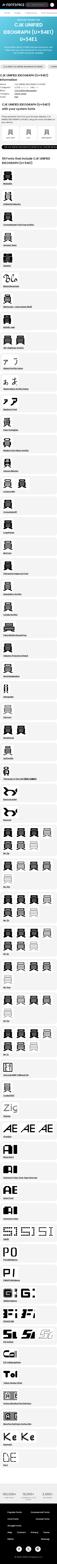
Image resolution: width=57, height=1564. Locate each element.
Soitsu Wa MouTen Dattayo (17, 1403)
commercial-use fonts (28, 1499)
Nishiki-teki (9, 327)
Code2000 (8, 1095)
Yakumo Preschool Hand (15, 655)
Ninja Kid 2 (8, 1157)
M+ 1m (6, 1021)
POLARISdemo (10, 1259)
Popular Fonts (14, 1512)
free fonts (9, 1498)
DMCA (10, 1539)
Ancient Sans (10, 245)
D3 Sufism (8, 1342)
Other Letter (20, 93)
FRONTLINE (8, 1321)
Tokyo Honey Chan (12, 1383)
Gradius (7, 1136)
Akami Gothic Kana (13, 368)
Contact (21, 1532)
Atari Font (8, 1198)
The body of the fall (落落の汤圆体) (20, 779)
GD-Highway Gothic (13, 347)
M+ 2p (6, 853)
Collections (31, 13)
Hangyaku (8, 696)
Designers (47, 1498)
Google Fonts (14, 1525)
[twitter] (28, 1549)
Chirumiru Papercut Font (15, 573)
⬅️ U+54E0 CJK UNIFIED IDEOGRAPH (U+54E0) (23, 67)
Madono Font (10, 409)
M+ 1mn (7, 987)
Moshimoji (8, 737)
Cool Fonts (13, 1519)
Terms (46, 1532)
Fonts (7, 13)
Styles (18, 13)
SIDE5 (6, 1239)
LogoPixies (8, 532)
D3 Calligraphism (12, 1362)
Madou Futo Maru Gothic (16, 450)
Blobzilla (7, 183)
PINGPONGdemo (11, 1280)
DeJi (5, 1465)
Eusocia (7, 820)
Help (9, 1532)
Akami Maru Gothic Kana (15, 389)
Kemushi (7, 1444)
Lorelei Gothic (10, 614)
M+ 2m (6, 887)
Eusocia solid (10, 799)
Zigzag (6, 1116)
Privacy (34, 1532)
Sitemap (45, 1539)
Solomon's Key (10, 1218)
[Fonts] (13, 5)
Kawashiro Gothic (12, 594)
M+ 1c (6, 1054)
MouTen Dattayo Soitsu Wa (17, 1424)
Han (16, 97)
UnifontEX (8, 758)
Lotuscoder (9, 491)
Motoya (7, 553)
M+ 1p (6, 954)
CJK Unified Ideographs (26, 90)
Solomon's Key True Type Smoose (20, 1177)
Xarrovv (7, 717)
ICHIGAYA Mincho (12, 204)
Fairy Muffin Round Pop (15, 635)
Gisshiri (7, 265)
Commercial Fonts (40, 1512)
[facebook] (19, 1549)
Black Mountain (11, 286)
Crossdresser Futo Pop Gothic (18, 224)
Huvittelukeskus (11, 676)
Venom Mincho (10, 471)
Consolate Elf (10, 512)
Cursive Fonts (43, 1519)
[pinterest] (38, 1549)
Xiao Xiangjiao (10, 430)
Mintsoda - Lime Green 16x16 (17, 306)
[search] (37, 4)
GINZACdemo (10, 1300)
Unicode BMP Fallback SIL (16, 1075)
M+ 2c (6, 920)
